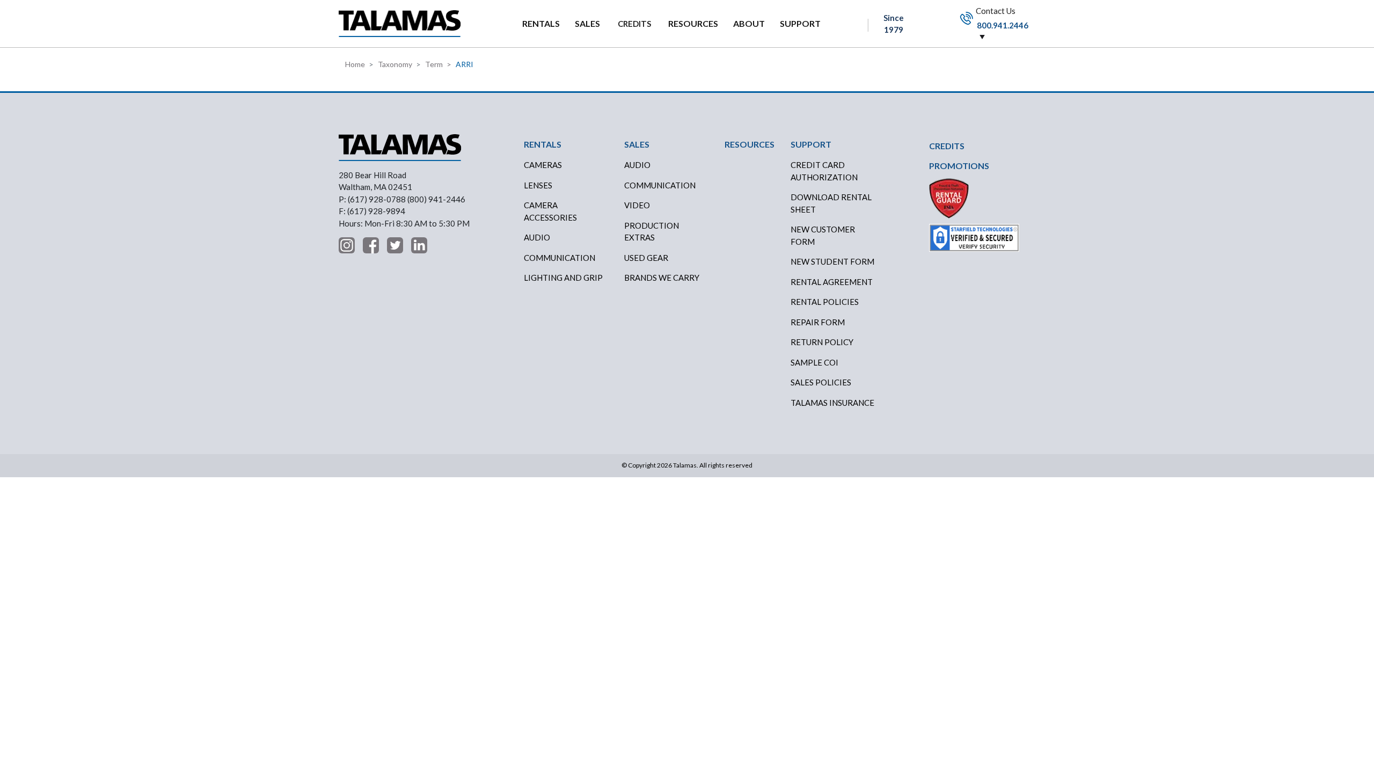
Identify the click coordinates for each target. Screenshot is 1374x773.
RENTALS (541, 23)
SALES (587, 23)
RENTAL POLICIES (825, 302)
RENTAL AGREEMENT (832, 282)
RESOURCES (693, 23)
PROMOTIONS (959, 166)
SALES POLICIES (821, 382)
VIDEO (637, 205)
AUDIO (637, 165)
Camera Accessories (550, 211)
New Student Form (832, 261)
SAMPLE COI (814, 362)
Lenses (538, 185)
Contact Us (1001, 17)
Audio (537, 237)
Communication (559, 257)
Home (355, 64)
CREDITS (634, 23)
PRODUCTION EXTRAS (651, 232)
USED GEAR (646, 257)
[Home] (400, 23)
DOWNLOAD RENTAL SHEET (831, 203)
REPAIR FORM (818, 322)
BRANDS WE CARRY (661, 277)
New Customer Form (823, 235)
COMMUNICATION (660, 185)
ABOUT (749, 23)
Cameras (543, 165)
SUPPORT (800, 23)
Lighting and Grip (563, 277)
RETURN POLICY (822, 342)
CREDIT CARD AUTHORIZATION (824, 171)
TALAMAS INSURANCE (832, 402)
